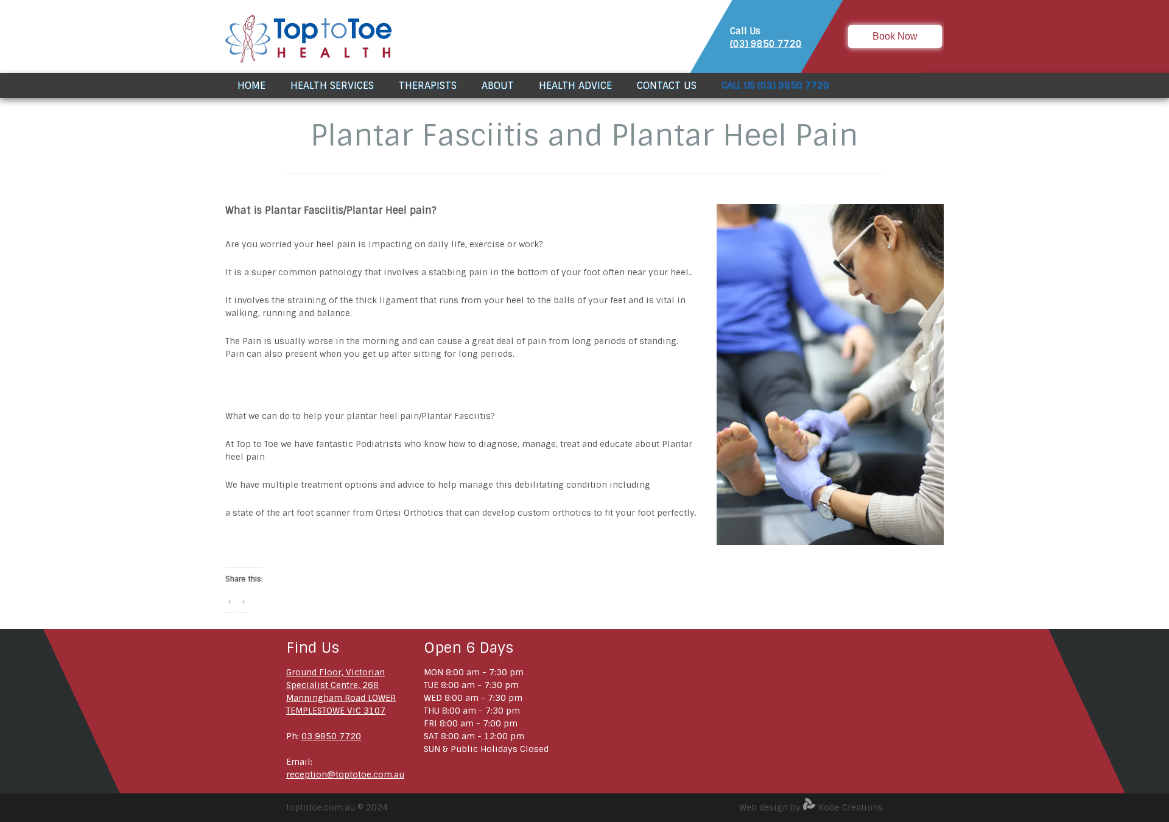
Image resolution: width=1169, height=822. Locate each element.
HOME (251, 85)
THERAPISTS (428, 85)
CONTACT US (667, 85)
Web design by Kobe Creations (811, 807)
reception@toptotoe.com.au (345, 774)
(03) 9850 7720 (766, 44)
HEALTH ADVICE (575, 85)
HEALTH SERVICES (332, 85)
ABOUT (498, 85)
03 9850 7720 (331, 736)
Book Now (895, 36)
